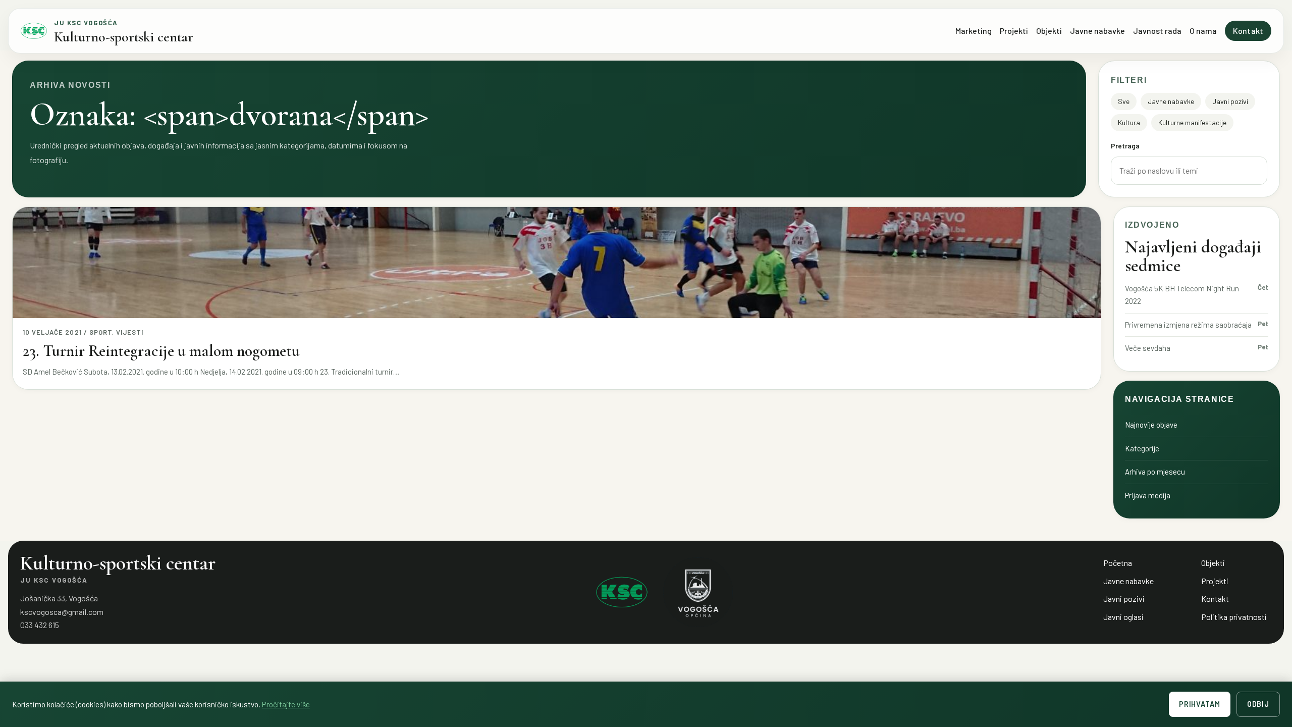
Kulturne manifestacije (1192, 122)
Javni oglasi (1123, 616)
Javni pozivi (1230, 101)
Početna (1117, 562)
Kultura (1129, 122)
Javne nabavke (1097, 31)
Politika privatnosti (1234, 616)
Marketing (973, 31)
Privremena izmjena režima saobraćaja (1188, 324)
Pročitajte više (286, 704)
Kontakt (1248, 30)
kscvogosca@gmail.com (61, 611)
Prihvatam (1199, 704)
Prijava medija (1147, 495)
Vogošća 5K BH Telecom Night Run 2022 (1182, 295)
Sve (1123, 101)
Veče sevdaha (1147, 347)
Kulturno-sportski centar (123, 36)
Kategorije (1142, 448)
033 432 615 (39, 625)
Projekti (1014, 31)
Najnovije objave (1151, 424)
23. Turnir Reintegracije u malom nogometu (161, 350)
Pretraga (1125, 145)
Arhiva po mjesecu (1155, 471)
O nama (1203, 31)
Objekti (1049, 31)
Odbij (1258, 704)
